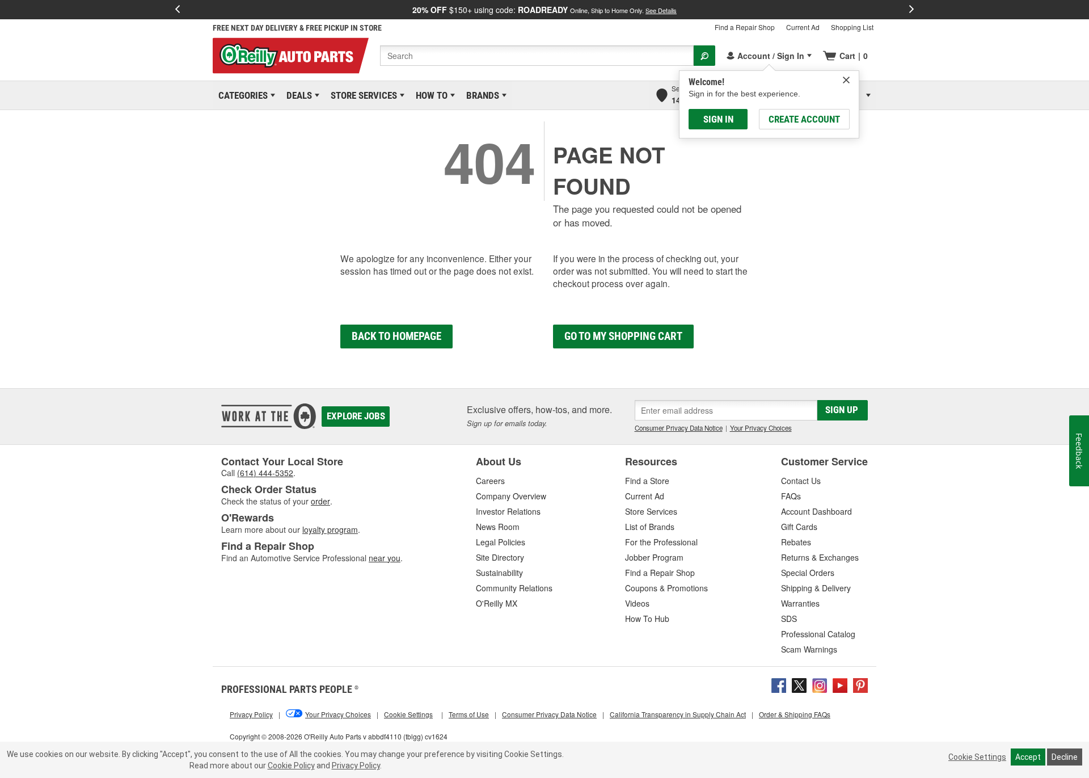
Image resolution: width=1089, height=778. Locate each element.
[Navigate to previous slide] (177, 9)
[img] (846, 80)
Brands (480, 95)
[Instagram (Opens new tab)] (819, 684)
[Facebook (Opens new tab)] (778, 684)
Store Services (362, 95)
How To (430, 95)
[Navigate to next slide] (911, 9)
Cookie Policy (291, 765)
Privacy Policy (356, 765)
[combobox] (537, 55)
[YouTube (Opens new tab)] (840, 684)
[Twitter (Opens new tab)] (799, 684)
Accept (1028, 757)
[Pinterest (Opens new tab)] (860, 684)
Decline (1065, 757)
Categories (241, 95)
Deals (297, 95)
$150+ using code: (544, 9)
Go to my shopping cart (623, 336)
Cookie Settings (977, 757)
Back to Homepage (396, 336)
